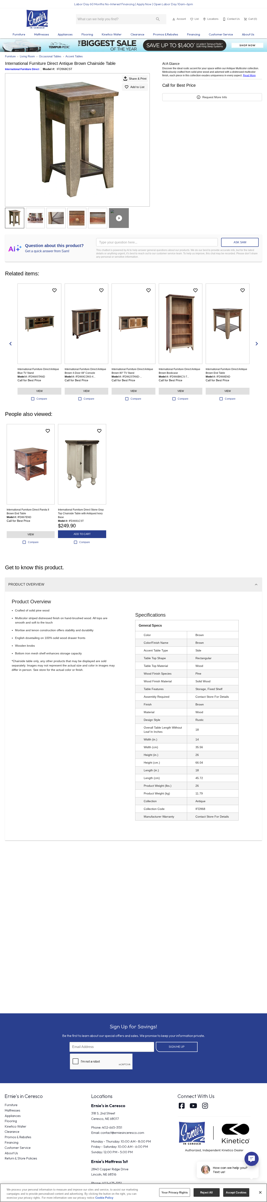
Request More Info (214, 97)
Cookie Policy (104, 1197)
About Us (248, 34)
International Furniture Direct (22, 69)
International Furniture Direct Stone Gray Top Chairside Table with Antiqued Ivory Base (81, 513)
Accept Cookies (236, 1192)
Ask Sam (240, 242)
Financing (193, 34)
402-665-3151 (112, 1127)
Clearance (137, 34)
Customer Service (221, 34)
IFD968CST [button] (64, 69)
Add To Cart (82, 534)
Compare (42, 398)
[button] (173, 19)
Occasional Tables (50, 56)
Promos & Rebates (165, 34)
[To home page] (37, 19)
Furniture (19, 34)
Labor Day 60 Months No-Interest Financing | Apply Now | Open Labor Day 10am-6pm (133, 4)
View (39, 391)
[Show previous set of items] (10, 344)
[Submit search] (158, 19)
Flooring (87, 34)
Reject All (206, 1192)
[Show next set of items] (256, 344)
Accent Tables (74, 56)
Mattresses (41, 34)
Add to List (137, 87)
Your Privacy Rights (174, 1192)
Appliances (65, 34)
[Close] (260, 1192)
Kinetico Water (112, 34)
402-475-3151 (112, 1183)
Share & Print (137, 78)
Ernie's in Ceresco (108, 1105)
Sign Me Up (177, 1047)
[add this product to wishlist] (54, 290)
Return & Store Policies (21, 1158)
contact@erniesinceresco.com (122, 1132)
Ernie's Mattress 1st (109, 1161)
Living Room (27, 56)
